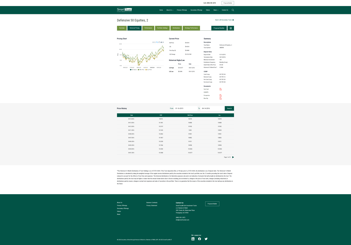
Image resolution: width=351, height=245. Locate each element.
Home (161, 10)
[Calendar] (231, 28)
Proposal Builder (228, 3)
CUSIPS (206, 92)
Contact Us (225, 10)
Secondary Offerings (196, 10)
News (215, 10)
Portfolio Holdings (162, 28)
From (171, 108)
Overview (121, 28)
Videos (208, 10)
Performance (148, 28)
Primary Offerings (182, 10)
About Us (169, 10)
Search (229, 108)
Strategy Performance (191, 28)
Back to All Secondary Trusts (223, 20)
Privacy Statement (151, 205)
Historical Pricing (134, 28)
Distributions (176, 28)
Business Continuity (151, 202)
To (199, 108)
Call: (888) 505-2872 (209, 3)
